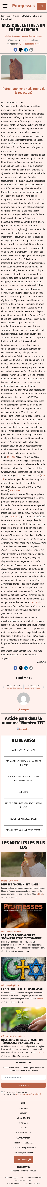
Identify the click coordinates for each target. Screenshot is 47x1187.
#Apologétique (13, 985)
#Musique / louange (20, 36)
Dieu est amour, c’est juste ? (20, 884)
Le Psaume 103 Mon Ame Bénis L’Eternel (23, 830)
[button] (5, 6)
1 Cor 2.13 (11, 457)
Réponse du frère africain (23, 818)
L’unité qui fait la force (23, 749)
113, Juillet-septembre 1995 (29, 44)
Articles (16, 16)
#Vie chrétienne (35, 36)
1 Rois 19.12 (14, 516)
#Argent (10, 931)
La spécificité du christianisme (22, 989)
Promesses (5, 16)
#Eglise (8, 36)
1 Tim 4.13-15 (14, 490)
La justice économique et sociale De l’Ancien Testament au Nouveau (23, 938)
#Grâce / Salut (7, 881)
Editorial (23, 792)
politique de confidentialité (28, 1094)
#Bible (4, 931)
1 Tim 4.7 (33, 602)
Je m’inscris (23, 1085)
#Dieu (16, 881)
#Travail (17, 931)
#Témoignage (6, 1036)
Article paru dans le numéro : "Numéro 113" (23, 721)
